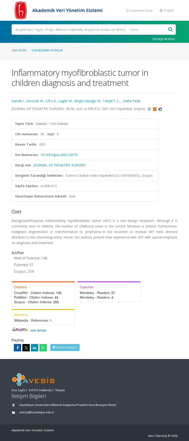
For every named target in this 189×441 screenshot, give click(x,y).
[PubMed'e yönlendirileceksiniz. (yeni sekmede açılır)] (150, 108)
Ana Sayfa (19, 50)
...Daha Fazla (130, 101)
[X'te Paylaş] (26, 347)
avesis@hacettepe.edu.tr (36, 412)
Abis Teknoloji (157, 436)
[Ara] (170, 29)
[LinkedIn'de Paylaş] (34, 347)
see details (38, 330)
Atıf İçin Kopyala (66, 347)
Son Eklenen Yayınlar (47, 50)
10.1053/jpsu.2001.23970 (59, 155)
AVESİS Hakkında (40, 390)
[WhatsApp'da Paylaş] (43, 347)
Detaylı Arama (163, 38)
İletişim (60, 390)
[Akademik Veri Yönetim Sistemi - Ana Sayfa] (21, 10)
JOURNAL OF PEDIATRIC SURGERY (59, 165)
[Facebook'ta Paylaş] (17, 347)
